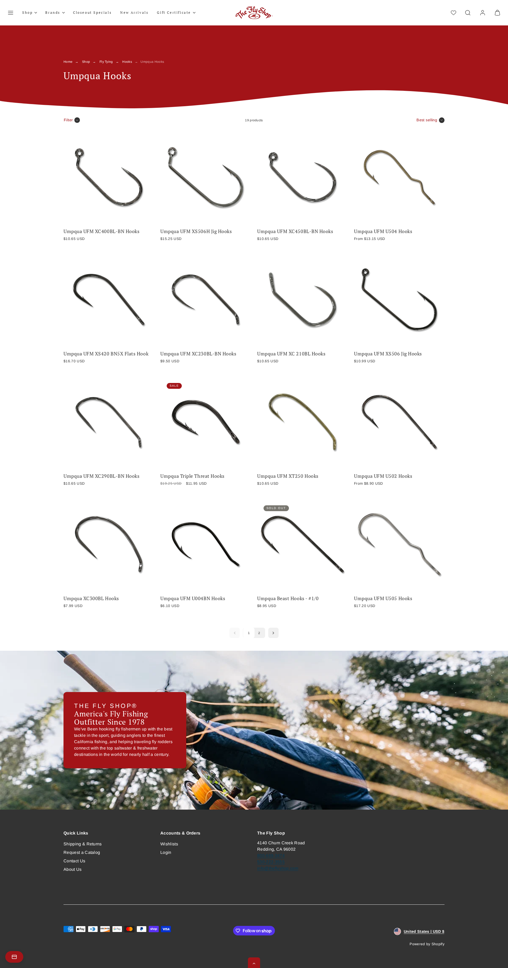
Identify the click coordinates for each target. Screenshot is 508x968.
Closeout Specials (92, 12)
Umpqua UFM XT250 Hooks (288, 476)
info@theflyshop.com (277, 868)
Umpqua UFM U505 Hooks (383, 598)
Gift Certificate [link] (174, 12)
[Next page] (273, 633)
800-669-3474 (271, 855)
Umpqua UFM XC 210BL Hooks (291, 354)
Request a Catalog (82, 852)
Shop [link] (27, 12)
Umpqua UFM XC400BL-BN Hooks (101, 231)
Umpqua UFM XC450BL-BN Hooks (295, 231)
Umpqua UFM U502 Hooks (383, 476)
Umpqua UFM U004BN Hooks (192, 598)
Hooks (127, 62)
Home (68, 62)
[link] (482, 12)
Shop (86, 62)
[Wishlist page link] (453, 12)
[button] (10, 12)
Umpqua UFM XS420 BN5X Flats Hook (106, 354)
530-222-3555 (271, 862)
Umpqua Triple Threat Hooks (192, 476)
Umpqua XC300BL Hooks (91, 598)
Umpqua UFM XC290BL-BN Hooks (101, 476)
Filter (68, 120)
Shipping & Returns (83, 844)
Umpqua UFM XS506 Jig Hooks (388, 354)
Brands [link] (52, 12)
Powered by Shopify (427, 944)
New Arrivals (134, 12)
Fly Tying (106, 62)
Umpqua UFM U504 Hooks (383, 231)
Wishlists (169, 844)
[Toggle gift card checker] (14, 957)
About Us (73, 869)
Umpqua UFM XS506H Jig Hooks (196, 231)
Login (165, 852)
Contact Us (74, 861)
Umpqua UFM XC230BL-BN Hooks (198, 354)
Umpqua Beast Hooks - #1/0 (288, 598)
